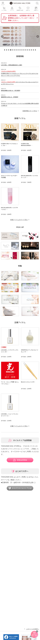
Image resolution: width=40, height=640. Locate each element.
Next (38, 36)
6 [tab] (14, 49)
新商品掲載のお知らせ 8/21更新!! (10, 90)
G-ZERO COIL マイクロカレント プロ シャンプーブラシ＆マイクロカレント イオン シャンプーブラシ (19, 73)
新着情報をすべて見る (30, 111)
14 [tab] (31, 49)
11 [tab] (25, 49)
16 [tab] (35, 49)
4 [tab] (10, 49)
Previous (2, 36)
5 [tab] (12, 49)
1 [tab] (4, 49)
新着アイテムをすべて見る (19, 220)
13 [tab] (29, 49)
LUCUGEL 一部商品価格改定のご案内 (11, 65)
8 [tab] (18, 49)
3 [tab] (8, 49)
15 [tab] (33, 49)
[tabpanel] (20, 36)
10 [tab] (23, 49)
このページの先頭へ (32, 629)
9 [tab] (21, 49)
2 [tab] (6, 49)
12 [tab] (27, 49)
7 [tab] (16, 49)
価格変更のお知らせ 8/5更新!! (9, 97)
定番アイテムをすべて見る (19, 426)
